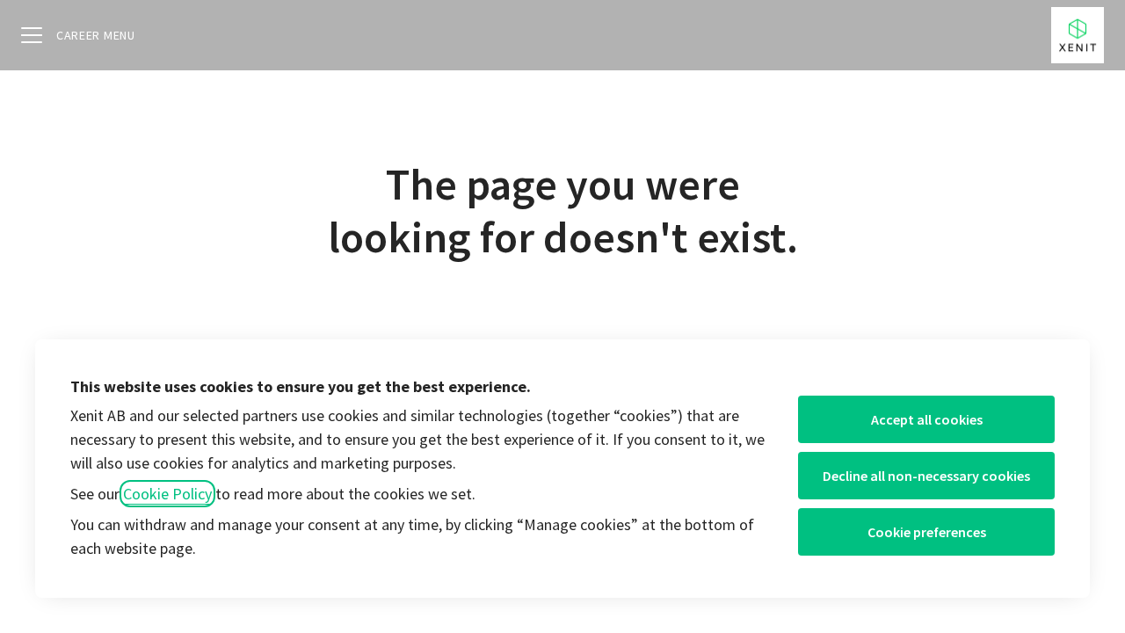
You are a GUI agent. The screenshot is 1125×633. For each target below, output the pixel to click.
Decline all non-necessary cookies (926, 475)
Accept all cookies (927, 419)
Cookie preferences (926, 532)
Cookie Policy (167, 494)
